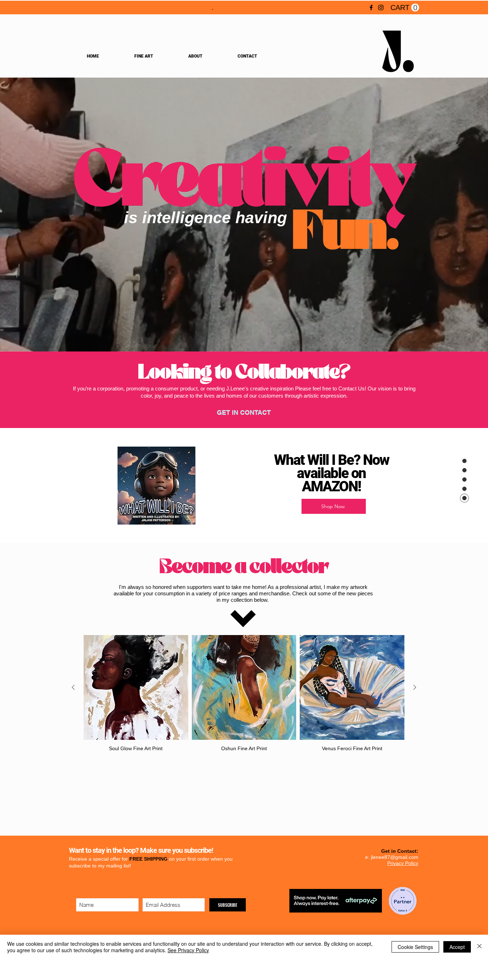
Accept (457, 946)
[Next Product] (414, 687)
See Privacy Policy (188, 950)
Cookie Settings (415, 946)
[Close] (479, 946)
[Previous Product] (73, 687)
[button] (404, 8)
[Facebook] (371, 7)
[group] (244, 693)
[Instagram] (380, 7)
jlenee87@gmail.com (394, 857)
